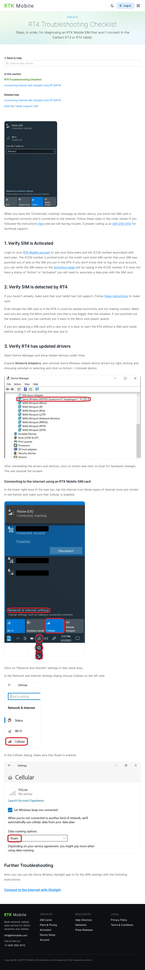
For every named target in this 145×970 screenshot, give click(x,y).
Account (44, 939)
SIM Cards (46, 919)
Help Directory (83, 919)
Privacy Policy (119, 919)
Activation (45, 929)
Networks (80, 924)
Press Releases (84, 929)
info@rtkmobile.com (15, 935)
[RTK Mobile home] (19, 6)
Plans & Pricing (48, 924)
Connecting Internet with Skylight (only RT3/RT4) (32, 85)
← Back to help (13, 57)
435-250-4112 (121, 223)
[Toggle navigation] (138, 5)
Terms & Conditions (122, 924)
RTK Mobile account (36, 252)
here (41, 223)
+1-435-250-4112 (14, 945)
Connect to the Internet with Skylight (32, 890)
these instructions (116, 296)
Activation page (64, 267)
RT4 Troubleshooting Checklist (23, 79)
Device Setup (47, 934)
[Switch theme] (112, 6)
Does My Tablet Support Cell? (21, 106)
